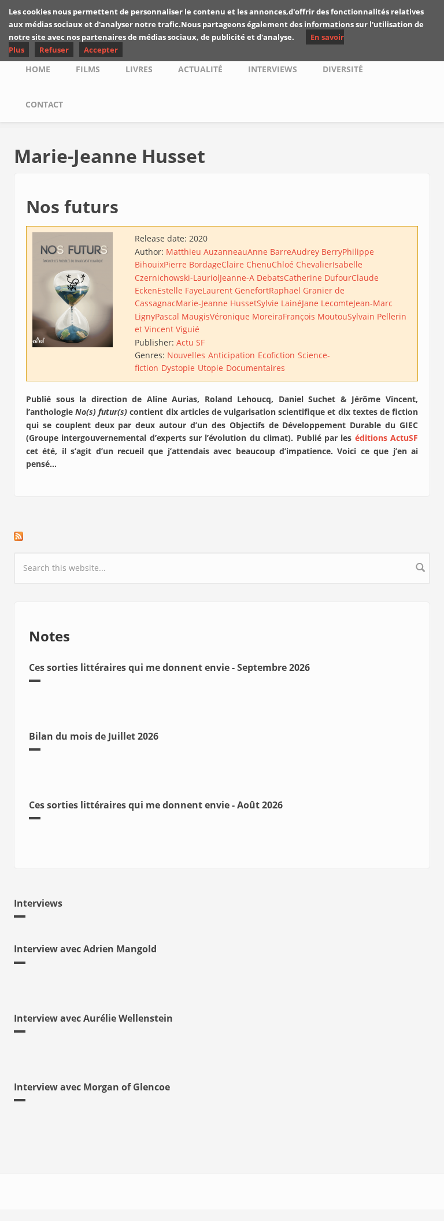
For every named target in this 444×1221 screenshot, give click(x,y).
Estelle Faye (179, 290)
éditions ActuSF (386, 437)
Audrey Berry (316, 251)
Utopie (210, 367)
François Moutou (315, 316)
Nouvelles (186, 355)
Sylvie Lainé (279, 303)
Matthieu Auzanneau (206, 251)
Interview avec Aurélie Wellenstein (93, 1018)
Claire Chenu (246, 264)
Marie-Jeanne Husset (216, 303)
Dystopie (178, 367)
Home (37, 69)
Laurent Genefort (235, 290)
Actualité (200, 69)
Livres (139, 69)
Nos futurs (72, 206)
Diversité (343, 69)
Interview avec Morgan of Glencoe (92, 1087)
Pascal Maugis (182, 316)
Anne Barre (269, 251)
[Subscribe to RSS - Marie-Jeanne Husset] (222, 536)
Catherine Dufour (318, 277)
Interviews (272, 69)
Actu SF (190, 342)
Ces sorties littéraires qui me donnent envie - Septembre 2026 (169, 667)
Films (88, 69)
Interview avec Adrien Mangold (85, 948)
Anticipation (231, 355)
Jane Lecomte (327, 303)
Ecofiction (276, 355)
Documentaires (255, 367)
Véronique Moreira (246, 316)
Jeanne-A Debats (252, 277)
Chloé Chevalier (302, 264)
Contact (44, 104)
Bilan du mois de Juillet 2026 (93, 736)
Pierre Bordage (192, 264)
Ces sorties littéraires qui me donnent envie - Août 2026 (156, 805)
